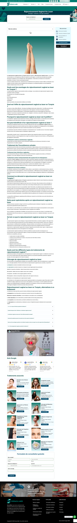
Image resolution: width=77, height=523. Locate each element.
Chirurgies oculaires (50, 507)
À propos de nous (49, 4)
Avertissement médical (37, 511)
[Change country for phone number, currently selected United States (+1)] (27, 19)
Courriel (33, 463)
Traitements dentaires (50, 504)
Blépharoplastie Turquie (47, 429)
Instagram (61, 504)
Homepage (30, 13)
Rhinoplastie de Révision (23, 392)
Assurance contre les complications (37, 515)
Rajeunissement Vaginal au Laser (38, 11)
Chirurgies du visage (20, 420)
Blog (42, 4)
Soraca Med (17, 521)
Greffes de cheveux (50, 509)
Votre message (11, 468)
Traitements (25, 4)
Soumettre (46, 19)
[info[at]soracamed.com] (29, 487)
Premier (9, 461)
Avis (38, 4)
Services (32, 4)
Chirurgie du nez (19, 382)
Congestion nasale (45, 380)
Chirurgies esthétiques (44, 13)
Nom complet (11, 457)
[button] (8, 367)
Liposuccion (50, 395)
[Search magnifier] (69, 1)
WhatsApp (61, 512)
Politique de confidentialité (35, 505)
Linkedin (61, 507)
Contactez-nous (58, 4)
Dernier (32, 461)
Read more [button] (11, 371)
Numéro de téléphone (31, 17)
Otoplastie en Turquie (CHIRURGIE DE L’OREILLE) (22, 417)
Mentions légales (36, 502)
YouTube (61, 509)
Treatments (36, 13)
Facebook (61, 502)
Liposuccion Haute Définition (45, 393)
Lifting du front (20, 442)
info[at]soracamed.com (32, 489)
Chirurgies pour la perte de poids (50, 513)
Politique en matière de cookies (37, 509)
